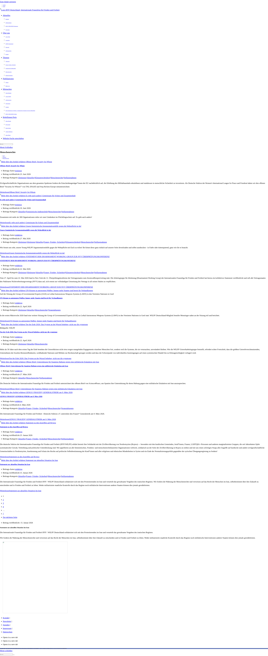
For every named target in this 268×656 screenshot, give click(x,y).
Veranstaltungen (54, 310)
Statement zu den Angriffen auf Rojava (14, 427)
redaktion (18, 235)
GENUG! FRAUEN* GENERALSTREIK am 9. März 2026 (21, 396)
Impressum (7, 628)
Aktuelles (30, 178)
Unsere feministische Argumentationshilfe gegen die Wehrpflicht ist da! (25, 230)
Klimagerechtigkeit (42, 178)
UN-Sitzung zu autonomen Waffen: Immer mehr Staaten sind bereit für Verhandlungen (31, 298)
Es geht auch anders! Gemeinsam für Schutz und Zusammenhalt (23, 200)
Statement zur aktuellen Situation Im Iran (15, 464)
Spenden (6, 625)
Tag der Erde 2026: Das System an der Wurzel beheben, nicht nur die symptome (28, 332)
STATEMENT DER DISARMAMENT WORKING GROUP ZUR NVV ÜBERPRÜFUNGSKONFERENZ (38, 261)
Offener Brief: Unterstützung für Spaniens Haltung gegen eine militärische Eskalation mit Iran (34, 366)
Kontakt (6, 618)
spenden (4, 5)
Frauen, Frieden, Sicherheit (54, 242)
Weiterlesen (17, 192)
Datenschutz (7, 632)
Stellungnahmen (70, 178)
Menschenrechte (6, 158)
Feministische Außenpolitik (37, 212)
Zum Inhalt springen (8, 2)
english (4, 6)
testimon (18, 171)
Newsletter (7, 621)
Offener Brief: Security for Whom (12, 166)
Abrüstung (22, 178)
